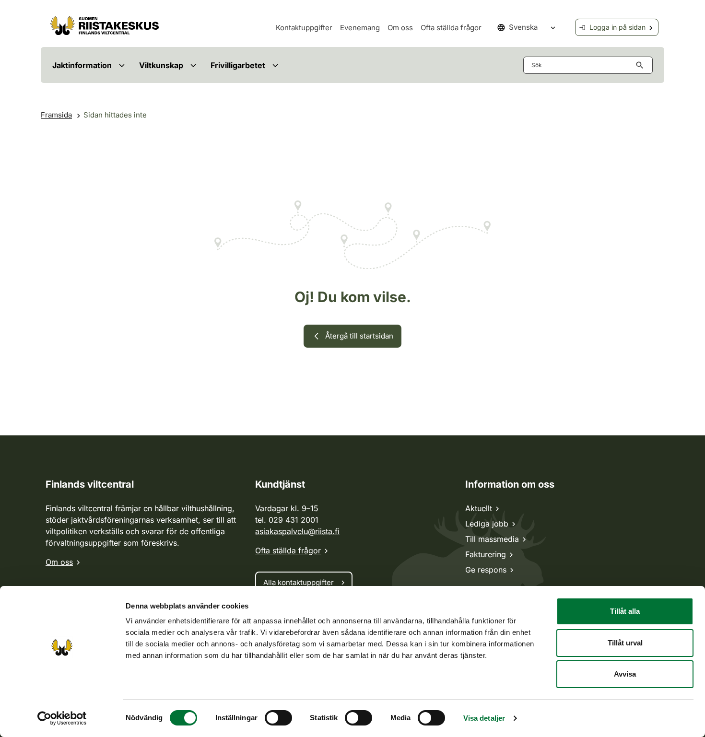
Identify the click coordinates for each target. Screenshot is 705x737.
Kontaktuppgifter (304, 27)
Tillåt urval (625, 643)
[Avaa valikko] (122, 65)
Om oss (400, 27)
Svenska (523, 27)
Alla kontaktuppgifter (298, 582)
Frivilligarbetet (238, 65)
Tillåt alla (625, 611)
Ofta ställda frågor (451, 27)
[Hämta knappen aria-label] (641, 65)
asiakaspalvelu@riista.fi (297, 531)
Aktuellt (478, 508)
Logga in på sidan (617, 27)
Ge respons (485, 569)
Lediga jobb (486, 523)
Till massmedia (492, 539)
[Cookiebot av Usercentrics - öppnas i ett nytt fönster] (62, 718)
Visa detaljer (484, 718)
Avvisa (625, 674)
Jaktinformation (82, 65)
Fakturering (485, 554)
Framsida (56, 114)
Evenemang (360, 27)
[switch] (278, 717)
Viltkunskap (161, 65)
